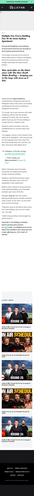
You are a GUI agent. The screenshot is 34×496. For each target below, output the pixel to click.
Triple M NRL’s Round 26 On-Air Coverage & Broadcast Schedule (16, 327)
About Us (10, 468)
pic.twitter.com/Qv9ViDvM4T (15, 154)
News (3, 33)
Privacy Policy (9, 471)
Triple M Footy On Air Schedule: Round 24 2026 (15, 356)
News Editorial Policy (22, 471)
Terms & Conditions (21, 468)
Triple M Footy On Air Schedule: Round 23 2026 (15, 412)
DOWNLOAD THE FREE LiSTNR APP (17, 2)
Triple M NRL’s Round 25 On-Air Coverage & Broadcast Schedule (16, 384)
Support (13, 475)
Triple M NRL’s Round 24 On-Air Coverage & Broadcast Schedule (16, 440)
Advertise (21, 475)
